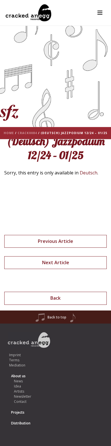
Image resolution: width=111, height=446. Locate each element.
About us (18, 376)
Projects (17, 412)
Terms (14, 360)
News (18, 381)
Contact (20, 401)
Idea (17, 386)
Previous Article (55, 241)
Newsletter (22, 396)
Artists (19, 391)
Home (9, 133)
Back (55, 298)
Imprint (15, 355)
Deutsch (88, 173)
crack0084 (27, 133)
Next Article (55, 262)
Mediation (17, 365)
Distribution (20, 423)
